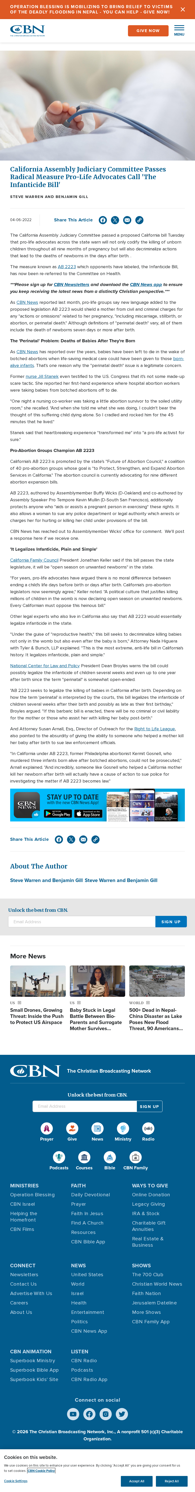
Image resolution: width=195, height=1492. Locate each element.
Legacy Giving (148, 1204)
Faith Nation (146, 1293)
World (78, 1284)
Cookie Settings (15, 1481)
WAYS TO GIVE (150, 1185)
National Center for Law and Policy (45, 666)
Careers (19, 1303)
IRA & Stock (146, 1214)
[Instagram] (106, 1414)
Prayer (78, 1204)
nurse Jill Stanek (42, 376)
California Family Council (34, 560)
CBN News (27, 302)
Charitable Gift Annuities (149, 1226)
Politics (79, 1322)
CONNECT (23, 1265)
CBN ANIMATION (31, 1351)
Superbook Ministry (32, 1361)
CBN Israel (22, 1204)
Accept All (136, 1481)
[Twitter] (115, 220)
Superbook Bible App (34, 1370)
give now (148, 31)
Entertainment (87, 1312)
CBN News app (146, 284)
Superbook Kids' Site (34, 1379)
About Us (21, 1312)
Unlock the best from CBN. (38, 910)
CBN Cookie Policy (41, 1470)
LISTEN (80, 1351)
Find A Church (87, 1223)
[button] (177, 30)
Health (79, 1303)
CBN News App (89, 1331)
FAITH (78, 1185)
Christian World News (157, 1284)
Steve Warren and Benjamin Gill (49, 197)
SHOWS (141, 1265)
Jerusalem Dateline (154, 1303)
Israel (77, 1293)
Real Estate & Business (148, 1242)
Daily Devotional (90, 1195)
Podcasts (82, 1370)
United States (87, 1275)
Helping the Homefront (23, 1217)
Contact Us (23, 1284)
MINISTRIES (24, 1185)
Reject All (171, 1481)
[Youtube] (73, 1414)
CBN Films (22, 1229)
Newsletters (24, 1275)
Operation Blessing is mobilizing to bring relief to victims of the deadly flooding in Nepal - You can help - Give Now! (91, 9)
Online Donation (151, 1195)
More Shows (146, 1312)
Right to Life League (154, 729)
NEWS (78, 1265)
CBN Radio (84, 1361)
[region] (97, 1470)
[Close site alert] (183, 9)
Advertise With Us (31, 1293)
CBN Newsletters (71, 284)
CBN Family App (151, 1322)
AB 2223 (67, 266)
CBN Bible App (88, 1242)
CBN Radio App (89, 1379)
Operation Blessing (32, 1195)
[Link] (139, 220)
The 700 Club (147, 1275)
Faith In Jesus (87, 1214)
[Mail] (127, 220)
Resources (83, 1232)
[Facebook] (103, 220)
